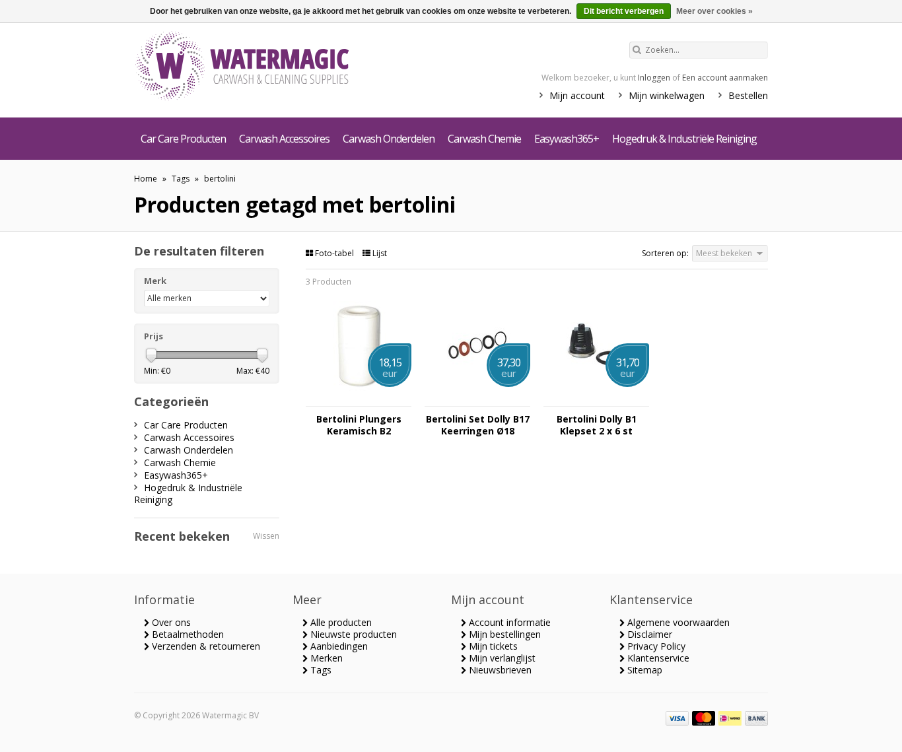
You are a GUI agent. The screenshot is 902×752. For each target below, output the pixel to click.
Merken (325, 658)
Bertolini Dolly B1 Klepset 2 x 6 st (597, 425)
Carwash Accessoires (284, 138)
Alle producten (340, 622)
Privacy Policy (655, 646)
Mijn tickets (492, 646)
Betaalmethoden (186, 634)
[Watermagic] (266, 67)
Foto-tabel (334, 253)
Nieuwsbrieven (499, 670)
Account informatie (508, 622)
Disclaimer (648, 634)
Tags (181, 178)
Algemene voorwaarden (677, 622)
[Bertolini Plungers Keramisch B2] (358, 399)
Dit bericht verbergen (624, 11)
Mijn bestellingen (503, 634)
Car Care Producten (183, 138)
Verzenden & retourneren (204, 646)
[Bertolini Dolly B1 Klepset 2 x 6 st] (596, 399)
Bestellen (748, 95)
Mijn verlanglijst (501, 658)
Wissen (266, 535)
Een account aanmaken (725, 77)
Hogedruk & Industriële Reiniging (684, 138)
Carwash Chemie (484, 138)
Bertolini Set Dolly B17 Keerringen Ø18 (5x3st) (478, 425)
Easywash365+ (566, 138)
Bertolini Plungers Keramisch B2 (358, 425)
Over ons (170, 622)
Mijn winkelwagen (667, 95)
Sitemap (643, 670)
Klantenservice (657, 658)
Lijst (378, 253)
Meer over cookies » (714, 11)
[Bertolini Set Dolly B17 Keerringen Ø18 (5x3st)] (477, 399)
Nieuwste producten (352, 634)
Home (145, 178)
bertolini (220, 178)
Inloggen (654, 77)
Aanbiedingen (338, 646)
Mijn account (577, 95)
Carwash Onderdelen (388, 138)
